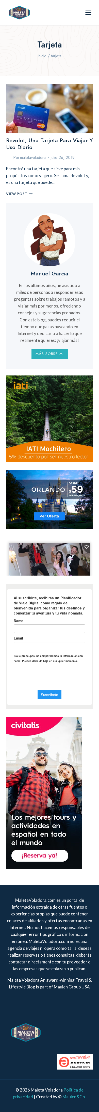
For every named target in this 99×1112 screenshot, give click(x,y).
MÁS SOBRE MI (50, 354)
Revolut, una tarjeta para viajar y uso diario (49, 143)
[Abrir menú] (88, 12)
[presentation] (49, 108)
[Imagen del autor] (8, 157)
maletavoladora (33, 157)
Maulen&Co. (74, 1096)
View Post (19, 194)
